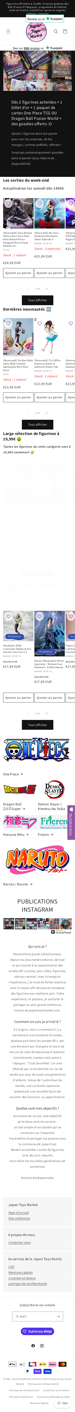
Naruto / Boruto (15, 884)
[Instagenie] (61, 933)
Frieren (43, 834)
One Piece (11, 774)
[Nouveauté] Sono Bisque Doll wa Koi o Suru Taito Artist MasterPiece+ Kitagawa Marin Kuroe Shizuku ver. (17, 239)
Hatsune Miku (13, 834)
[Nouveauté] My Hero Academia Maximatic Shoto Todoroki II (46, 236)
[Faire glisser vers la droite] (46, 288)
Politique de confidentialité (24, 1390)
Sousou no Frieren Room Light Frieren (48, 509)
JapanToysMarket (21, 1378)
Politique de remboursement (43, 1383)
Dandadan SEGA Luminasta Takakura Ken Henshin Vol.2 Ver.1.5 (17, 649)
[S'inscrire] (58, 1316)
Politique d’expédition (21, 1396)
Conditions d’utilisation (56, 1390)
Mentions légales (39, 1403)
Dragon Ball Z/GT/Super (12, 806)
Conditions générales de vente (53, 1396)
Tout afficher (37, 300)
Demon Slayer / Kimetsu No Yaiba (51, 806)
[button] (8, 31)
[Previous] (9, 924)
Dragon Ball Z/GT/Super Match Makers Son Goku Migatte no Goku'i (16, 511)
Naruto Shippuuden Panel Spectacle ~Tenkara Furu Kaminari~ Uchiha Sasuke (49, 664)
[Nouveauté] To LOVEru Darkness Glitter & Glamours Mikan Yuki (47, 363)
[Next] (65, 924)
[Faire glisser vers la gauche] (28, 288)
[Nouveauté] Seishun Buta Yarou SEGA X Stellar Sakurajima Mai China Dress (18, 365)
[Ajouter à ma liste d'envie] (8, 203)
